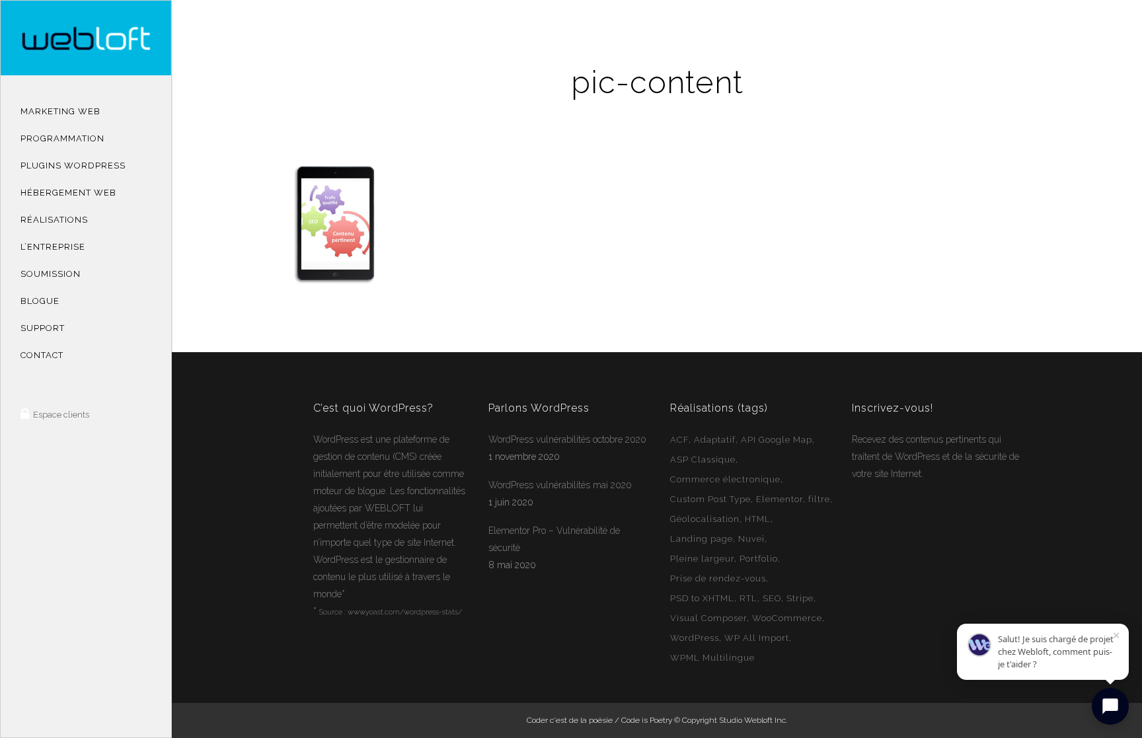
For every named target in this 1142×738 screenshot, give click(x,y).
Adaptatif (715, 440)
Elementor (779, 499)
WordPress (335, 439)
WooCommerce (787, 618)
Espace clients (60, 415)
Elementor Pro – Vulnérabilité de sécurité (554, 539)
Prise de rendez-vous (718, 578)
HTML (758, 519)
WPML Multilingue (712, 658)
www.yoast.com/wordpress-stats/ (405, 612)
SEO (772, 598)
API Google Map (776, 440)
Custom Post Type (710, 499)
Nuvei (751, 539)
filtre (819, 499)
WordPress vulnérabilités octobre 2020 (567, 439)
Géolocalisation (705, 519)
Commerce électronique (725, 479)
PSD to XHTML (702, 598)
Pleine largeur (702, 559)
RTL (748, 598)
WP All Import (756, 638)
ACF (679, 440)
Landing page (701, 539)
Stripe (800, 598)
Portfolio (759, 559)
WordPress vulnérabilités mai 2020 (560, 485)
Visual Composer (708, 618)
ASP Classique (703, 459)
